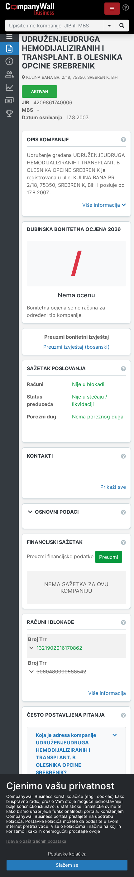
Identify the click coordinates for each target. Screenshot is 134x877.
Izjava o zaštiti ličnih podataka (36, 841)
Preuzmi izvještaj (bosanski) (76, 347)
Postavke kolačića (67, 854)
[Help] (125, 7)
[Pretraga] (122, 25)
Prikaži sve (113, 487)
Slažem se (67, 865)
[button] (112, 8)
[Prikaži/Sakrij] (109, 25)
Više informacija (102, 205)
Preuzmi (108, 557)
